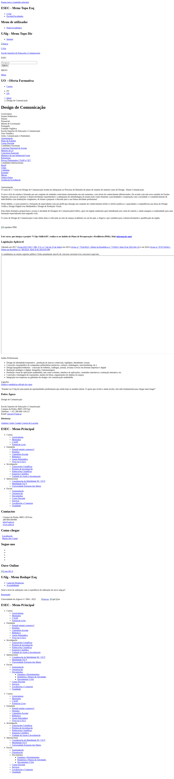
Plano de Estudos (8, 141)
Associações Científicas (22, 466)
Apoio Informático (20, 459)
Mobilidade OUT (19, 483)
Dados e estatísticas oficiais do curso (16, 384)
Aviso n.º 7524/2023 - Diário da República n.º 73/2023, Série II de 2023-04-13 (105, 247)
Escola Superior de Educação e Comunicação (20, 53)
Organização (17, 493)
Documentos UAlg (25, 679)
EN (8, 93)
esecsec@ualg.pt (14, 414)
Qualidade (16, 506)
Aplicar (5, 65)
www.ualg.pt (8, 524)
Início (9, 98)
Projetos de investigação (22, 469)
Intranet (10, 39)
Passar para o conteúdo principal (15, 2)
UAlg (3, 48)
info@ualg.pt (8, 522)
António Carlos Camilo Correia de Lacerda (19, 423)
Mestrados (16, 439)
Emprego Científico (20, 474)
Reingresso (6, 158)
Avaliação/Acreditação (11, 180)
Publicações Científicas (22, 471)
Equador (4, 172)
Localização (7, 536)
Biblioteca (16, 457)
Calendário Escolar (20, 454)
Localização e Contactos (22, 503)
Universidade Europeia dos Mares (26, 486)
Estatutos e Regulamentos (28, 674)
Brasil (3, 165)
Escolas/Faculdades (15, 16)
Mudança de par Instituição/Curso (15, 155)
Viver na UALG (19, 461)
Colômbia (5, 170)
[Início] (4, 44)
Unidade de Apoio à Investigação (26, 476)
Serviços (15, 501)
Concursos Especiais (10, 153)
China (3, 168)
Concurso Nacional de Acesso (14, 148)
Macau (4, 175)
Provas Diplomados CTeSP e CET (16, 160)
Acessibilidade (13, 585)
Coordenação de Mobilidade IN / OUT (28, 481)
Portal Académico (14, 28)
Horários (15, 452)
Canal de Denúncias (15, 583)
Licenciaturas (17, 437)
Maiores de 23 (7, 150)
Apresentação (7, 138)
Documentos (17, 496)
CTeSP (15, 442)
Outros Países (7, 177)
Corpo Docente (7, 143)
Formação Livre (19, 444)
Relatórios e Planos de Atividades (31, 677)
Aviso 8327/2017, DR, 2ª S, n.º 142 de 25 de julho (39, 247)
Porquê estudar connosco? (23, 449)
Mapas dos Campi (10, 538)
